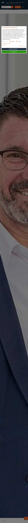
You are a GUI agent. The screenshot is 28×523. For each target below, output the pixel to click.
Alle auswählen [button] (13, 51)
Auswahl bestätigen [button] (13, 49)
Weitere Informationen (6, 43)
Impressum (4, 44)
